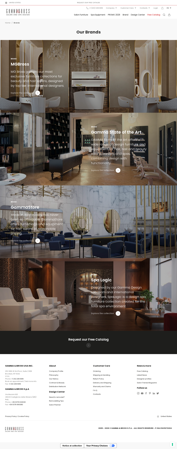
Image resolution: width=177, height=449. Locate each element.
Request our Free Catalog (88, 3)
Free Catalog (153, 14)
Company (110, 8)
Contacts (143, 8)
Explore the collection (22, 93)
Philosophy (53, 375)
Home (7, 23)
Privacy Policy (11, 416)
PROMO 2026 (114, 14)
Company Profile (56, 371)
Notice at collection (72, 445)
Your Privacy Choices (97, 445)
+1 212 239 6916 (17, 379)
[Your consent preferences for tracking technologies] (172, 444)
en (168, 8)
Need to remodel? (57, 397)
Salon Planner (55, 405)
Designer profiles (144, 379)
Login (156, 8)
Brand (125, 14)
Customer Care (127, 8)
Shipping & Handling (101, 375)
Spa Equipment (98, 14)
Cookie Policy (23, 416)
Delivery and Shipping (102, 382)
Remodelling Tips (56, 401)
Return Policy (98, 379)
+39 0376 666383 (16, 404)
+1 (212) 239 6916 (96, 8)
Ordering (97, 371)
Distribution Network (57, 386)
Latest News (142, 375)
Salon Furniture (81, 14)
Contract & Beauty (56, 382)
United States (15, 3)
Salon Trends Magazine (147, 382)
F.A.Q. (95, 390)
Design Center (138, 14)
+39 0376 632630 (18, 402)
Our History (53, 379)
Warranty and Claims (102, 386)
